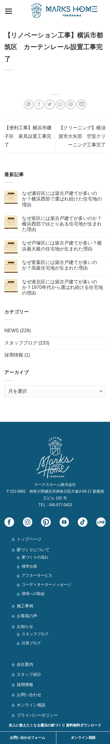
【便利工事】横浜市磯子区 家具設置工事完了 (27, 136)
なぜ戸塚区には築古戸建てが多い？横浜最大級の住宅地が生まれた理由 (62, 245)
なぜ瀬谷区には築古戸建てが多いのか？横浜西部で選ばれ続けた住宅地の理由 (62, 199)
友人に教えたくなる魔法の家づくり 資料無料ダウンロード (55, 725)
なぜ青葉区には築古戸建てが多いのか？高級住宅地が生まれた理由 (59, 265)
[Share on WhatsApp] (28, 104)
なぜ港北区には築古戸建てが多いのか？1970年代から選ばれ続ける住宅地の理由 (62, 287)
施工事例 (25, 605)
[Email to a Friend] (60, 104)
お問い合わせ (29, 694)
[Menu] (8, 9)
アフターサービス (37, 575)
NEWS (11, 330)
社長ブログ (31, 643)
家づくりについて (33, 549)
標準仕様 (29, 566)
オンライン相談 (31, 705)
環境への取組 (33, 593)
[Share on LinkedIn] (81, 104)
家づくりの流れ (35, 557)
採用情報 (13, 354)
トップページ (29, 539)
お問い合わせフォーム (27, 737)
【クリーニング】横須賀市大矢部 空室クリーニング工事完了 (82, 136)
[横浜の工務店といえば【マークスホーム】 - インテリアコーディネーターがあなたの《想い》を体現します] (64, 10)
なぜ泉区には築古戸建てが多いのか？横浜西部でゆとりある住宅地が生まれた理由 (62, 224)
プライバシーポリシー (37, 715)
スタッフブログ (20, 342)
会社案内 (25, 664)
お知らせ (25, 626)
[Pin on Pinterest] (71, 104)
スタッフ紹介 (29, 674)
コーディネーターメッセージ (46, 584)
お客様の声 (27, 615)
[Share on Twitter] (50, 104)
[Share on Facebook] (39, 104)
